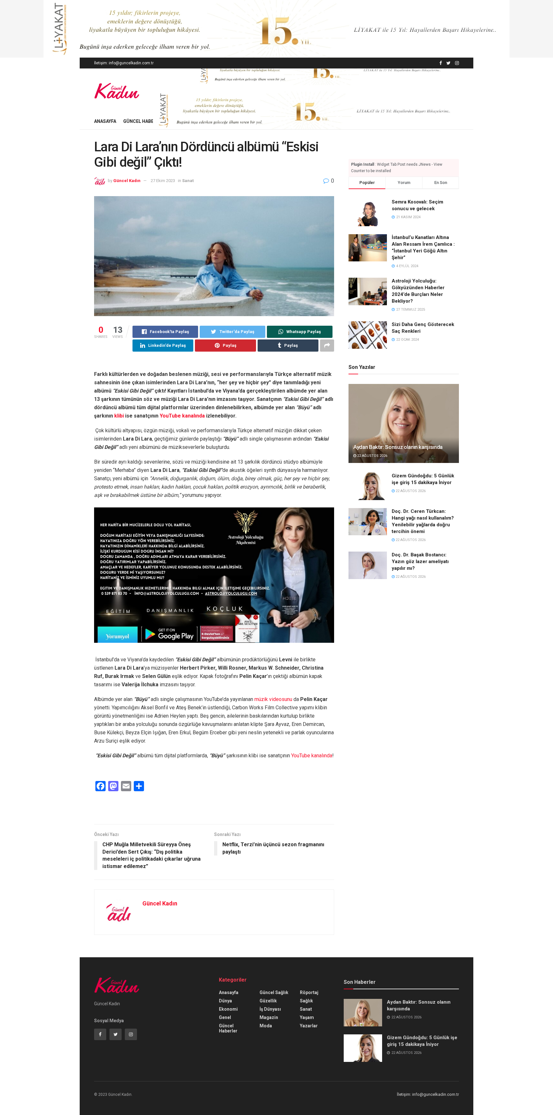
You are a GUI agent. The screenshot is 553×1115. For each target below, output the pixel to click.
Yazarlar (309, 1025)
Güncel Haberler (143, 121)
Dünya (225, 1000)
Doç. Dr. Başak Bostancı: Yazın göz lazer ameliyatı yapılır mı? (420, 561)
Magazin (269, 1017)
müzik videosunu (273, 699)
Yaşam (307, 1017)
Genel (225, 1017)
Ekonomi (228, 1009)
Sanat (188, 180)
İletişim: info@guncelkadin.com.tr (124, 63)
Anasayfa (105, 121)
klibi (119, 416)
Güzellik (268, 1000)
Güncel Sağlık (274, 992)
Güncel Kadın (126, 180)
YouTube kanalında (182, 416)
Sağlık (306, 1000)
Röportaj (309, 992)
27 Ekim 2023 (163, 180)
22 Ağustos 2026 (371, 456)
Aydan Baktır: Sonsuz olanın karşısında (398, 447)
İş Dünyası (270, 1009)
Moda (266, 1025)
